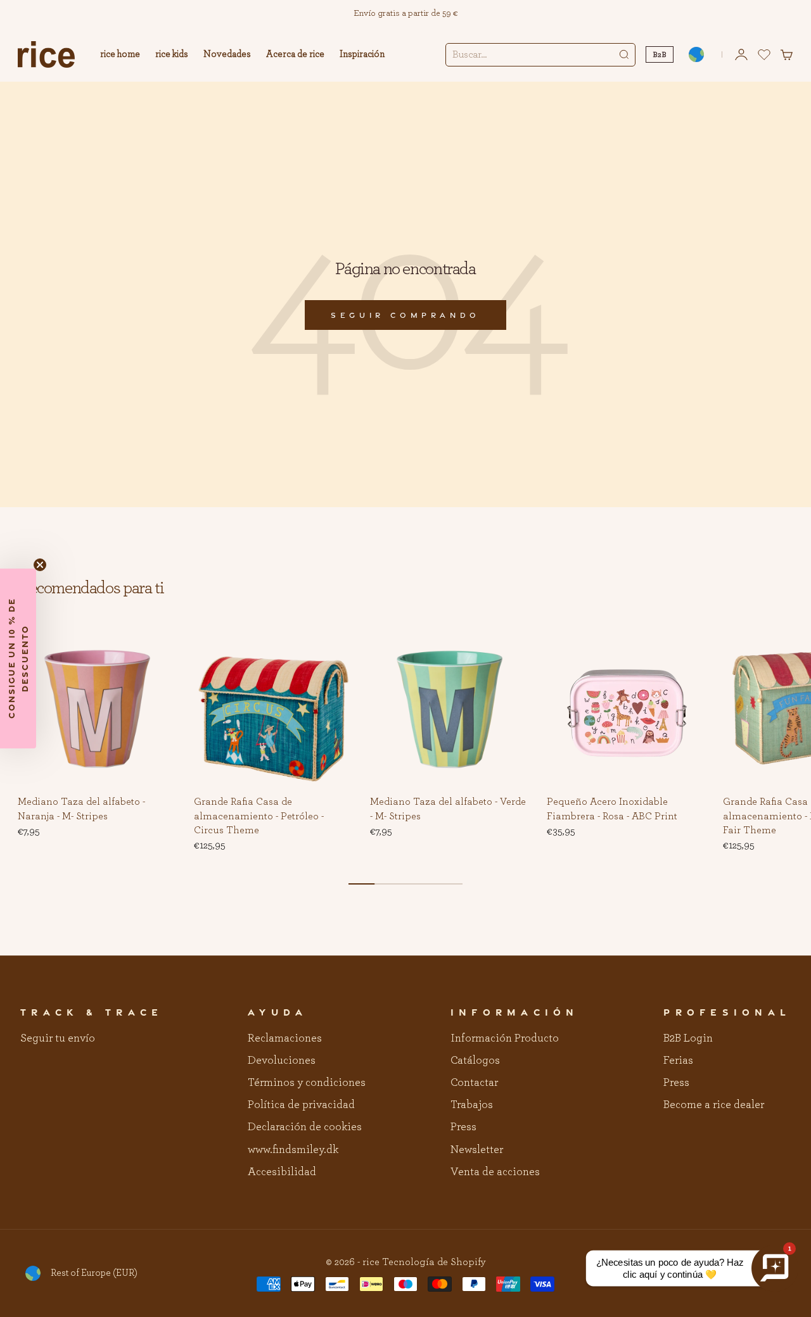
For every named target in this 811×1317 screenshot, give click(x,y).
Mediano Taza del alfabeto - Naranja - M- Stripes (81, 809)
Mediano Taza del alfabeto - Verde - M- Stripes (448, 809)
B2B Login (688, 1038)
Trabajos (471, 1105)
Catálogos (475, 1060)
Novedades (227, 54)
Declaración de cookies (305, 1127)
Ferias (678, 1060)
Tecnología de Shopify (434, 1262)
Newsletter (476, 1150)
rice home (120, 54)
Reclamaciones (285, 1038)
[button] (157, 649)
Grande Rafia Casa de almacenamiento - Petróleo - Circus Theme (259, 816)
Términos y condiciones (307, 1082)
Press (463, 1127)
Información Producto (504, 1038)
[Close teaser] (40, 564)
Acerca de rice (295, 54)
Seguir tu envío (57, 1038)
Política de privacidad (301, 1105)
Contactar (474, 1082)
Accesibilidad (282, 1172)
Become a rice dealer (713, 1105)
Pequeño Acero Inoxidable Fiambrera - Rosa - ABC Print (612, 809)
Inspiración (362, 54)
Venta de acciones (495, 1172)
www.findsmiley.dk (293, 1150)
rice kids (171, 54)
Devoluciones (282, 1060)
